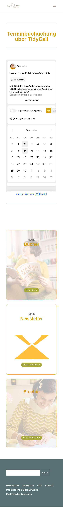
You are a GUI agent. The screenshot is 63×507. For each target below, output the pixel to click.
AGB (39, 485)
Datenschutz (12, 485)
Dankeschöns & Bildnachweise (22, 490)
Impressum (28, 485)
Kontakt (49, 485)
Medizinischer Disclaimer (19, 494)
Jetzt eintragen (31, 365)
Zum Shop (31, 290)
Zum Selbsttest (31, 438)
